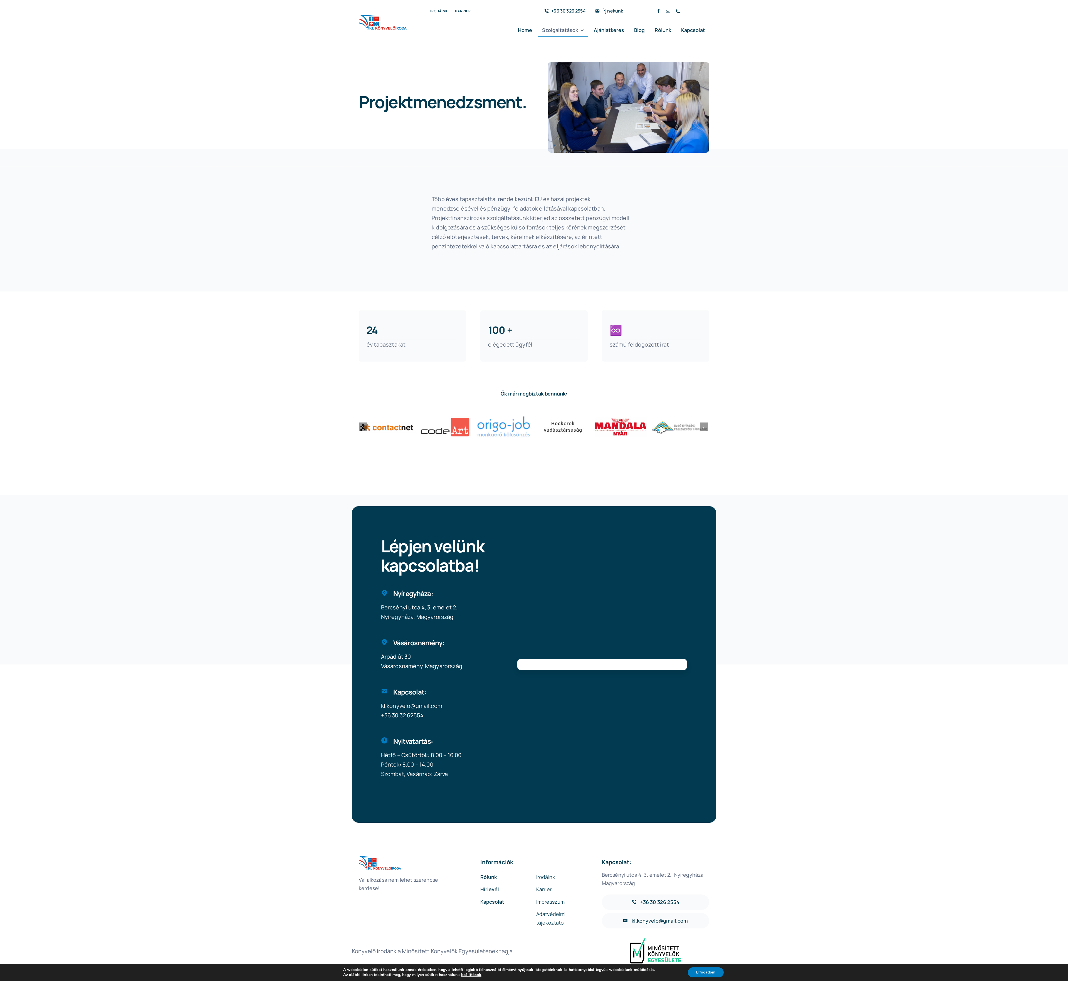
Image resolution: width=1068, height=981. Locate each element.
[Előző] (363, 426)
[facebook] (658, 11)
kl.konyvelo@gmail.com (411, 706)
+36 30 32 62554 (402, 715)
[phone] (678, 11)
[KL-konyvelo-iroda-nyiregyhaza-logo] (383, 17)
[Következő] (704, 426)
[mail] (668, 11)
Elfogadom (705, 972)
